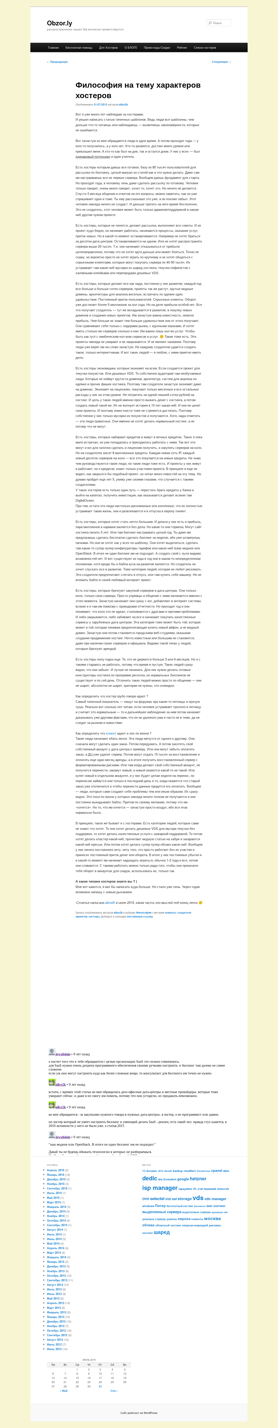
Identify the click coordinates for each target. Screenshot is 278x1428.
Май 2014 (53, 1243)
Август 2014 (55, 1229)
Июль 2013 (54, 1289)
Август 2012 (55, 1339)
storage (185, 1198)
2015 (160, 1171)
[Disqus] (139, 983)
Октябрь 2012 (56, 1330)
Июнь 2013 (54, 1294)
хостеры (94, 916)
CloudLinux (203, 1171)
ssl (174, 1198)
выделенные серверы (196, 1212)
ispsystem (185, 1189)
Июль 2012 (54, 1344)
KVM (200, 1189)
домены (172, 1219)
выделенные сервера (161, 1211)
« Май (63, 1391)
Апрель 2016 (55, 1170)
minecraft (223, 1189)
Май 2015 (53, 1198)
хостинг (147, 1233)
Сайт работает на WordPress (139, 1413)
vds (198, 1197)
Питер (160, 1205)
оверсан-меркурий (195, 1225)
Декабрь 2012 (56, 1321)
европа (184, 1218)
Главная (53, 47)
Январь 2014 (55, 1262)
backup (178, 1171)
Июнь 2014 (54, 1239)
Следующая (221, 62)
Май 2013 (53, 1298)
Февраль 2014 (56, 1257)
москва (212, 1218)
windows (148, 1206)
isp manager (160, 1187)
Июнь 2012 (54, 1349)
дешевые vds (220, 1212)
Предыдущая (57, 62)
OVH (145, 1198)
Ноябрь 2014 (56, 1216)
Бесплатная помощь (79, 47)
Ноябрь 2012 (56, 1326)
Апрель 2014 (55, 1248)
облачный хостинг (168, 1225)
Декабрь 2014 (56, 1211)
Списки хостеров (205, 47)
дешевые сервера (154, 1219)
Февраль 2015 (56, 1207)
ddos (226, 1171)
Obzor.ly (59, 22)
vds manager (215, 1198)
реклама (215, 1225)
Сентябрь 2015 (57, 1188)
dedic (149, 1178)
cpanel (216, 1170)
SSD (168, 1199)
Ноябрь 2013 (56, 1271)
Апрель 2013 (55, 1303)
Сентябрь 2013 (57, 1280)
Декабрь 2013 (56, 1266)
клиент (111, 733)
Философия (143, 912)
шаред (162, 1231)
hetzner (198, 1178)
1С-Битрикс (149, 1171)
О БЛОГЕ (131, 47)
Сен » (114, 1391)
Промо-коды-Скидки (157, 47)
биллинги (200, 1206)
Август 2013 (55, 1285)
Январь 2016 (55, 1175)
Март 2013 (54, 1308)
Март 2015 (54, 1202)
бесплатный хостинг (180, 1206)
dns (160, 1179)
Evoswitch (170, 1179)
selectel (157, 1198)
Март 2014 (54, 1252)
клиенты (170, 912)
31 (100, 1386)
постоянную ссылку (140, 916)
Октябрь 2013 (56, 1275)
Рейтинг (182, 47)
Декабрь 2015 (56, 1179)
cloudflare (190, 1171)
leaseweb (210, 1189)
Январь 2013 (55, 1317)
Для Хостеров (108, 47)
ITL (195, 1189)
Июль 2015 (54, 1193)
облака (148, 1224)
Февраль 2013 (56, 1312)
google (183, 1178)
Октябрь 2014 (56, 1220)
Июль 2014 (54, 1234)
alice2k (123, 104)
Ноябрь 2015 (56, 1184)
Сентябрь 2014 (57, 1225)
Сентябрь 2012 (57, 1335)
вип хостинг (216, 1205)
